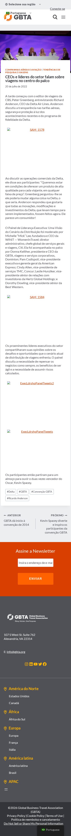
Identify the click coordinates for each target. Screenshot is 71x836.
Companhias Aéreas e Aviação (23, 69)
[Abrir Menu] (63, 17)
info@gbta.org (16, 651)
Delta (11, 491)
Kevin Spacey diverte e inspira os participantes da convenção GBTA (53, 524)
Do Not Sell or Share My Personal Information (33, 823)
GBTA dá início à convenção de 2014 (16, 520)
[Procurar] (55, 17)
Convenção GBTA (41, 491)
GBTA (23, 491)
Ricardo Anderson (17, 498)
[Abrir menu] (6, 789)
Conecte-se (57, 8)
